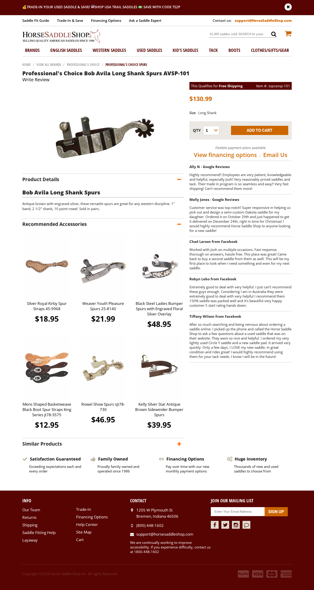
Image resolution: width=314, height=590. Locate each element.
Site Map (83, 532)
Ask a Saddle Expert (145, 20)
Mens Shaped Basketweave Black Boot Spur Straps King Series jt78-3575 (47, 409)
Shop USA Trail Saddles (115, 7)
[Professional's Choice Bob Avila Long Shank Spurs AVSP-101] (103, 169)
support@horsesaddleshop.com (164, 534)
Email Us (275, 155)
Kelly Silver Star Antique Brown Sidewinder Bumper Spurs (159, 409)
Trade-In (83, 509)
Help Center (87, 524)
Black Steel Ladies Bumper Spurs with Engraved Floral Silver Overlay (159, 309)
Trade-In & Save (70, 20)
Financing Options (106, 20)
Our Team (31, 509)
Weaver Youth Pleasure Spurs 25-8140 (103, 306)
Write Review (36, 79)
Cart (80, 539)
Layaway (30, 540)
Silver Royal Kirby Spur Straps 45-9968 (47, 306)
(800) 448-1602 (150, 525)
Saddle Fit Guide (35, 20)
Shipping (29, 525)
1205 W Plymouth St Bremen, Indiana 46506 (157, 513)
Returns (29, 517)
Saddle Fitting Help (39, 532)
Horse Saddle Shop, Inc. (61, 36)
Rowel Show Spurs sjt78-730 (103, 407)
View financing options (225, 155)
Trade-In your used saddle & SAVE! (59, 7)
